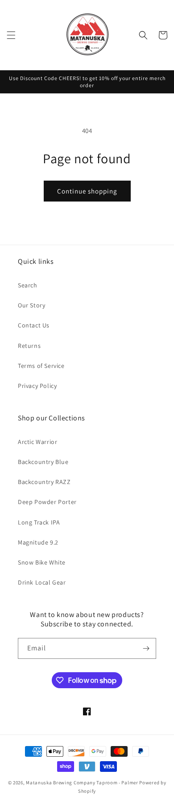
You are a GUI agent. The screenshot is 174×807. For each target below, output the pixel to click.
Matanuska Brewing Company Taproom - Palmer (82, 782)
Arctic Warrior (37, 442)
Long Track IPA (39, 522)
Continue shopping (87, 191)
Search (27, 285)
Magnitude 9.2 (38, 542)
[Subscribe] (146, 648)
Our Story (31, 305)
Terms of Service (41, 366)
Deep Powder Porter (47, 502)
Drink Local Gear (42, 582)
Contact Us (34, 325)
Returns (29, 346)
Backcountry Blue (43, 462)
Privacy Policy (37, 386)
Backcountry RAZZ (44, 482)
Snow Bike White (42, 562)
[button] (11, 35)
